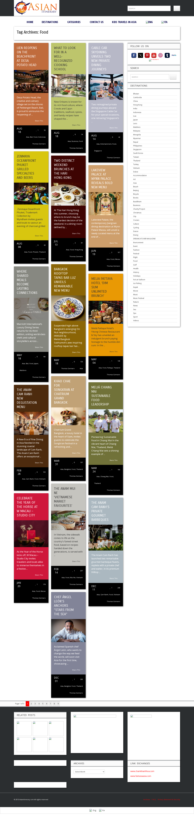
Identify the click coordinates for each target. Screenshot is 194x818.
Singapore (98, 151)
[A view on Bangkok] (24, 744)
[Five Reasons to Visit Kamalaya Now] (56, 744)
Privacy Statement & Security (169, 799)
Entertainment (105, 144)
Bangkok (67, 469)
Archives (147, 799)
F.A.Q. (154, 799)
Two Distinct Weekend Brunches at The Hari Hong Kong (64, 169)
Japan (36, 363)
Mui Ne (73, 577)
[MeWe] (174, 55)
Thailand (42, 252)
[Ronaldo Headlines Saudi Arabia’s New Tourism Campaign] (40, 728)
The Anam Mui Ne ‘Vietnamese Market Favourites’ (64, 497)
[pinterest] (147, 55)
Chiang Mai (104, 476)
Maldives (23, 370)
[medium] (153, 60)
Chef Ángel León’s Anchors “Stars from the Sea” (64, 605)
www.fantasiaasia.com (140, 776)
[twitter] (140, 55)
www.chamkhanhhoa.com (142, 771)
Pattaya (110, 368)
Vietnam (42, 479)
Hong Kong (79, 250)
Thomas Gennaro (39, 144)
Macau (117, 259)
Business (75, 141)
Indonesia (42, 137)
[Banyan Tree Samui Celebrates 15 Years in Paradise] (24, 728)
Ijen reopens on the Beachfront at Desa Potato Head (27, 56)
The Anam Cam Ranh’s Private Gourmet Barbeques (100, 511)
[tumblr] (167, 55)
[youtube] (154, 55)
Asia (27, 137)
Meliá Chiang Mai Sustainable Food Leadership (101, 395)
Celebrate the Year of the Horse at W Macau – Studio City (27, 506)
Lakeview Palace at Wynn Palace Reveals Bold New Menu (102, 178)
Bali (31, 137)
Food (35, 137)
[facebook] (134, 55)
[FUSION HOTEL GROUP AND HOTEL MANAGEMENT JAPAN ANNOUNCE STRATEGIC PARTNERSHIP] (56, 728)
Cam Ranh (30, 479)
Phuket (35, 252)
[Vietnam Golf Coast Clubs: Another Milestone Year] (40, 744)
